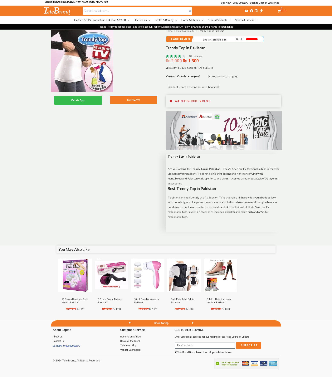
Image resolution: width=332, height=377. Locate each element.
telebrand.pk (220, 207)
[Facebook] (251, 11)
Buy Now (133, 100)
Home (169, 30)
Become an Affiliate (130, 336)
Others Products (217, 20)
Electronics (140, 20)
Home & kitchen (190, 20)
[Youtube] (247, 11)
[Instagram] (256, 11)
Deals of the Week (130, 341)
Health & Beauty (164, 20)
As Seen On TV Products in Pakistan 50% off (100, 20)
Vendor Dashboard (130, 349)
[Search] (190, 11)
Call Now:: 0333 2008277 (234, 2)
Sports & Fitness (244, 20)
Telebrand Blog (128, 345)
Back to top (161, 323)
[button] (224, 101)
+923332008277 (71, 345)
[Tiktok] (261, 11)
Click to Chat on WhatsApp (264, 2)
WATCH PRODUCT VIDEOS (192, 101)
